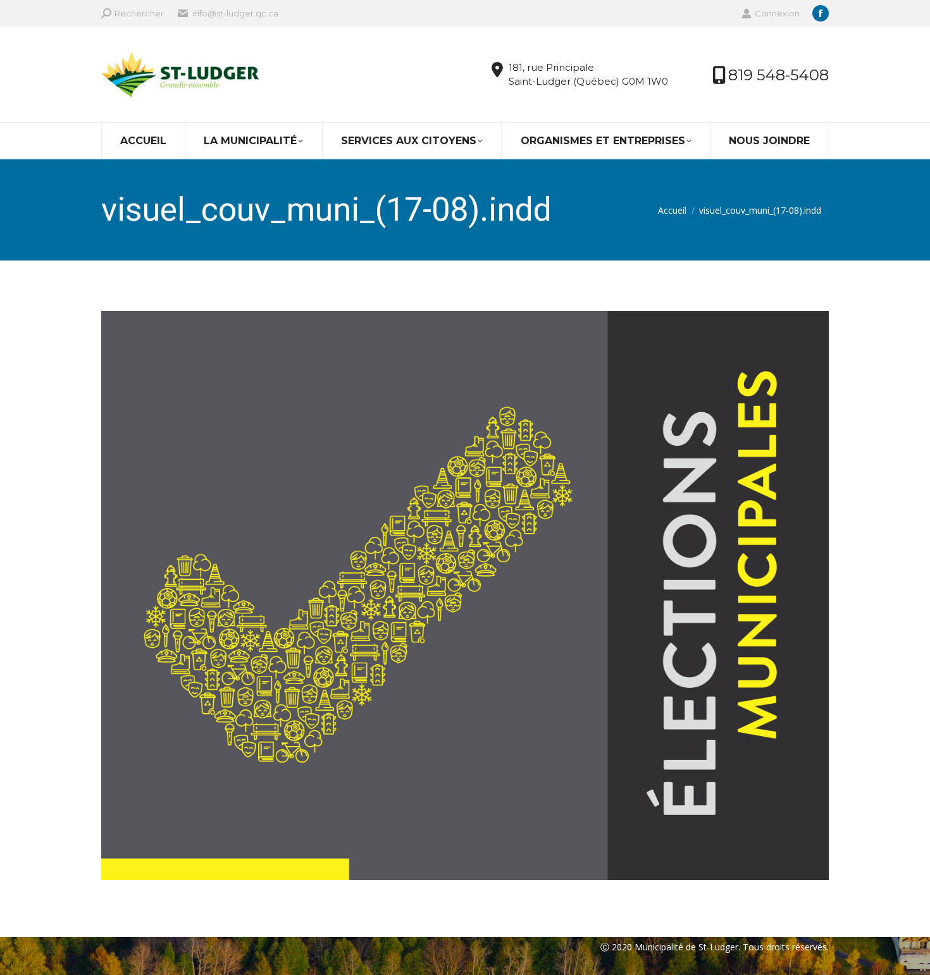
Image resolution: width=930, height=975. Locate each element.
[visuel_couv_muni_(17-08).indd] (465, 595)
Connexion (777, 13)
